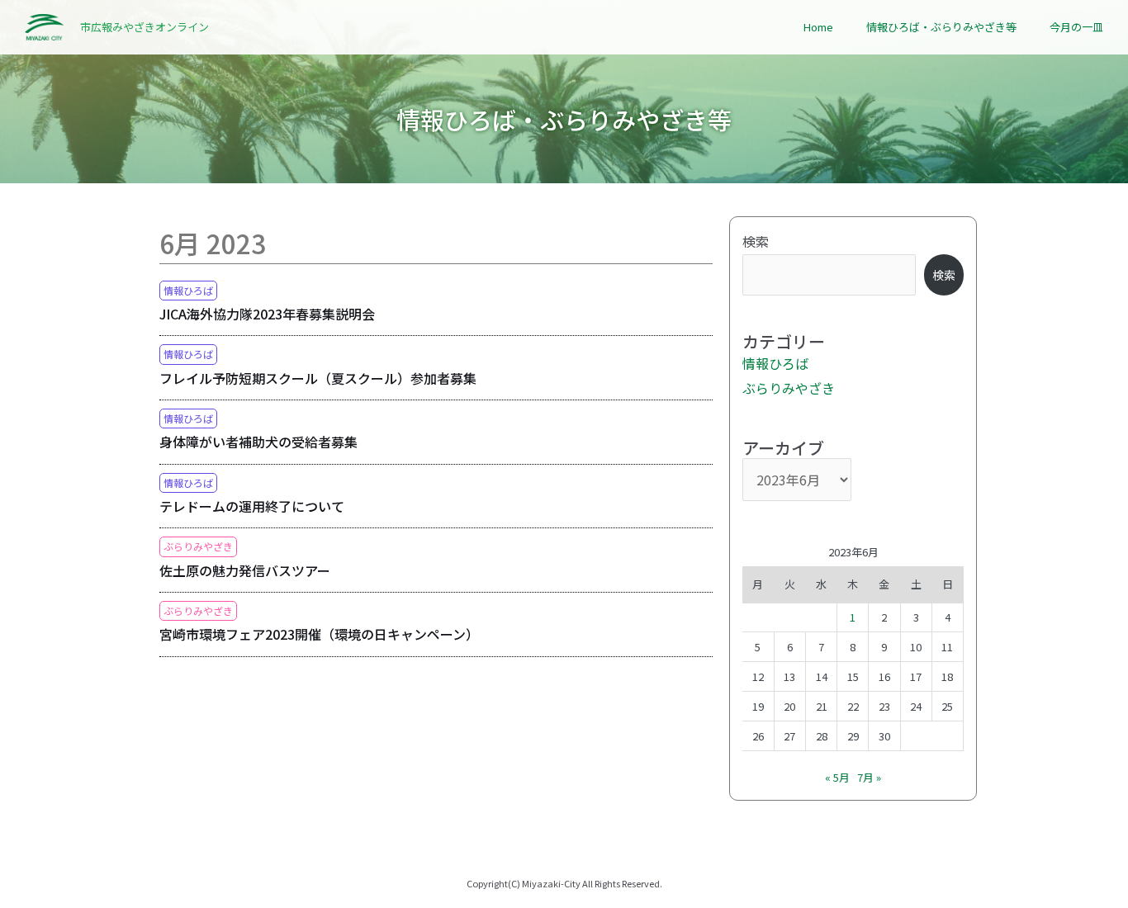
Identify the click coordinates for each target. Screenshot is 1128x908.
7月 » (869, 777)
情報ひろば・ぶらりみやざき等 (941, 27)
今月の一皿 (1076, 27)
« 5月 (837, 777)
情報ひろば (188, 290)
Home (818, 27)
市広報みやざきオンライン (144, 27)
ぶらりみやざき (198, 546)
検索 (755, 241)
